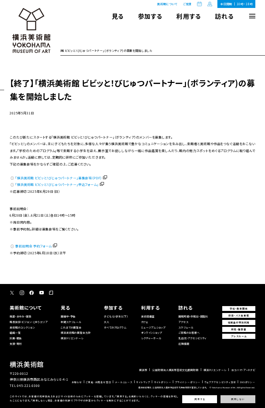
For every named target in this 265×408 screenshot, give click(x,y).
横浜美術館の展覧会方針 (75, 332)
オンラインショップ (151, 332)
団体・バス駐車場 (238, 315)
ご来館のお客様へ (189, 332)
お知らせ (77, 382)
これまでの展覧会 (71, 327)
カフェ (144, 322)
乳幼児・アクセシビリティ (192, 338)
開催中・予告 (68, 316)
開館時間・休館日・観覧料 (193, 316)
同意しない (237, 399)
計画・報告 (16, 338)
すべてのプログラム (115, 327)
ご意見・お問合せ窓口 (98, 382)
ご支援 (187, 3)
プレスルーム (239, 336)
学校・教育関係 (239, 308)
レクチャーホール (151, 338)
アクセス (183, 322)
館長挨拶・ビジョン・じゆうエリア (29, 322)
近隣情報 (183, 343)
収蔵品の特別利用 (239, 322)
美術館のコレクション (22, 327)
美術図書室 (148, 316)
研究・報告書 (238, 329)
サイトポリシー (162, 382)
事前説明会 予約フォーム (33, 246)
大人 (106, 322)
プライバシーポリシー (187, 382)
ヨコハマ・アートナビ (243, 370)
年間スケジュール (71, 322)
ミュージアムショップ (153, 327)
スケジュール (186, 327)
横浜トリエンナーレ (72, 338)
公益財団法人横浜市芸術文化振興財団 (175, 370)
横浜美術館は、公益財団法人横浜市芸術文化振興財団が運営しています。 (172, 387)
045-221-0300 (28, 385)
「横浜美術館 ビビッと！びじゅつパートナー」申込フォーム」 (56, 184)
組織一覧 (15, 332)
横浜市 (143, 370)
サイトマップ (143, 382)
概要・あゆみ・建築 (20, 316)
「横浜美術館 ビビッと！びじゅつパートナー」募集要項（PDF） (58, 177)
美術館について (167, 4)
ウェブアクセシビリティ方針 (220, 382)
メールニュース (123, 382)
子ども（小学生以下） (116, 316)
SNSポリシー (247, 382)
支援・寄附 (16, 343)
